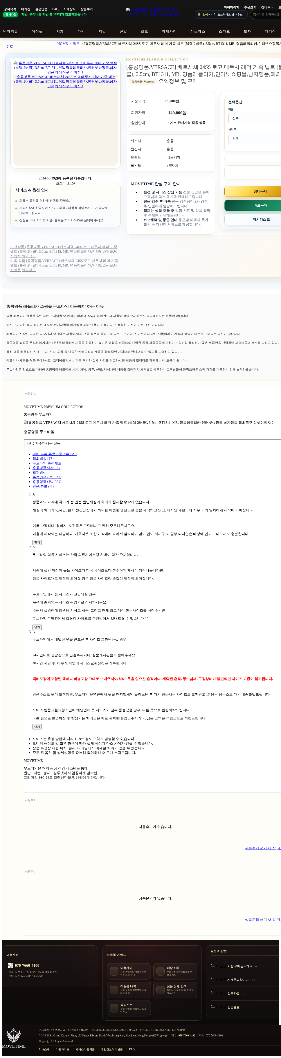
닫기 (37, 542)
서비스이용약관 (85, 1049)
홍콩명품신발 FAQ (46, 482)
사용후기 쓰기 (260, 848)
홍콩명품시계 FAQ (46, 468)
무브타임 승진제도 (46, 463)
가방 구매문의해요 (239, 966)
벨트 (76, 44)
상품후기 (87, 9)
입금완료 (233, 993)
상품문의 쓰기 (260, 919)
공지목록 (10, 9)
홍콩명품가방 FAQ (46, 477)
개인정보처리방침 (112, 1049)
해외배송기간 (43, 458)
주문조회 (250, 7)
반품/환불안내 (43, 486)
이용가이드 (62, 1049)
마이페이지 (231, 7)
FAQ (55, 9)
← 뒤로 (7, 46)
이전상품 (63, 251)
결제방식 (39, 472)
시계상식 (69, 9)
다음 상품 (64, 265)
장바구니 (267, 7)
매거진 (25, 9)
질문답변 (41, 9)
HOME (62, 44)
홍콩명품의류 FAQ (54, 454)
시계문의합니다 (238, 979)
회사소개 (44, 1049)
